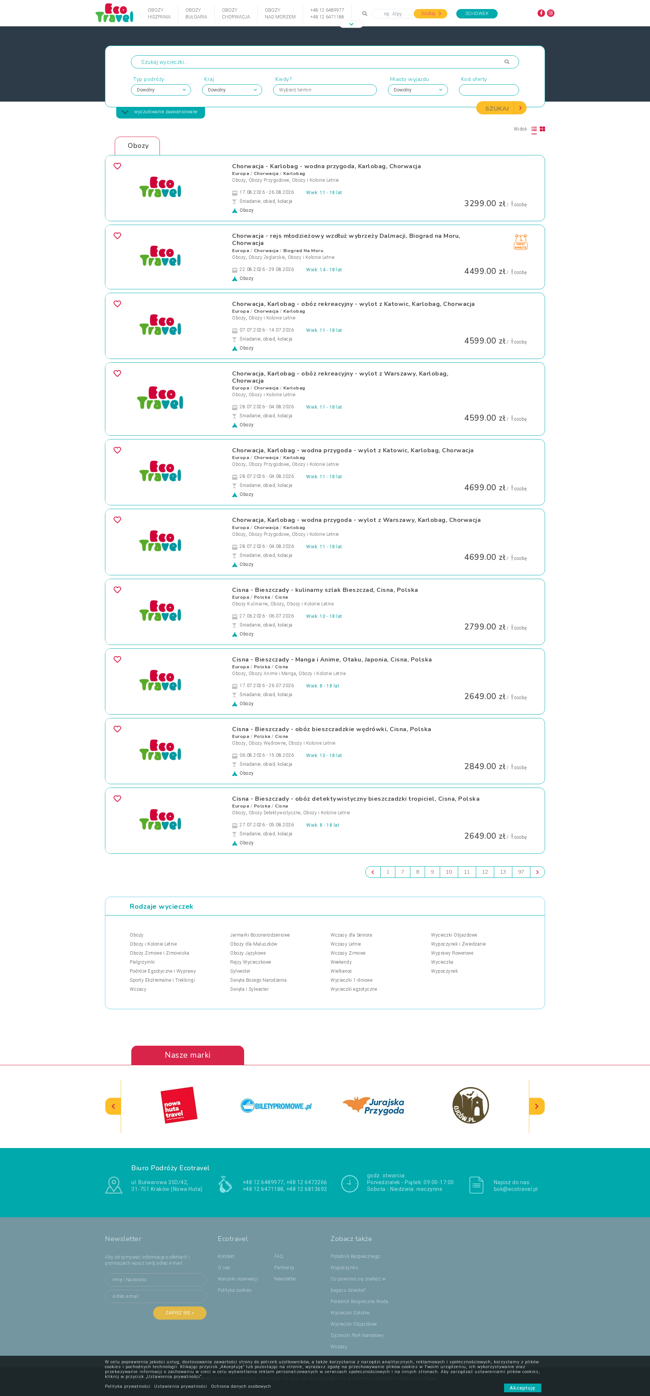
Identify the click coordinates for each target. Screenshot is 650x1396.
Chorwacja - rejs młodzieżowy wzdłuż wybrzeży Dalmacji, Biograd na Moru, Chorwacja (346, 239)
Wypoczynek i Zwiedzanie (458, 944)
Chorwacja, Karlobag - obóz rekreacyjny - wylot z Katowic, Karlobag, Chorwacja (353, 304)
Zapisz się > (180, 1313)
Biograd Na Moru (303, 251)
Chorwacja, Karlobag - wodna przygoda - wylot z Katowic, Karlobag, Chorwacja (353, 450)
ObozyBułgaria (196, 14)
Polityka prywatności (127, 1386)
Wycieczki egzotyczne (354, 989)
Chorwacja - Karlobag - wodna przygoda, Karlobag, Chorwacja (326, 166)
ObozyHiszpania (159, 14)
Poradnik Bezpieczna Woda (359, 1301)
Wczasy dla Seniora (351, 935)
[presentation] (113, 1106)
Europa (240, 173)
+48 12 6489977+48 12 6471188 (327, 14)
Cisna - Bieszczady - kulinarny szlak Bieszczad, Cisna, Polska (325, 590)
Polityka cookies (235, 1290)
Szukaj (428, 13)
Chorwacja (266, 173)
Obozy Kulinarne (250, 604)
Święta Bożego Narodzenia (258, 980)
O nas (224, 1267)
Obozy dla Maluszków (254, 944)
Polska (262, 597)
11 (467, 872)
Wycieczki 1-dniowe (351, 980)
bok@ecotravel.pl (516, 1189)
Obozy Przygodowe (269, 180)
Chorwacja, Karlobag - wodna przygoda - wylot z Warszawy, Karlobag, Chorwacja (356, 520)
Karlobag (294, 173)
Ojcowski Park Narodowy (357, 1335)
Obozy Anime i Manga (272, 673)
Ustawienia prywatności (180, 1386)
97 (521, 872)
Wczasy (138, 989)
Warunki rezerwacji (238, 1279)
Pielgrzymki (142, 962)
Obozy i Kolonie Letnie (315, 180)
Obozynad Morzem (280, 14)
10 (449, 872)
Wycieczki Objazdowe (454, 935)
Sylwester (240, 971)
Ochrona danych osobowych (241, 1386)
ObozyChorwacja (236, 14)
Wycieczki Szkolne (350, 1312)
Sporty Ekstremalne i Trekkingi (162, 980)
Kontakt (226, 1256)
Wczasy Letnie (346, 944)
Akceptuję (523, 1388)
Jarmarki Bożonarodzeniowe (260, 935)
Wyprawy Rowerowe (452, 953)
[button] (351, 24)
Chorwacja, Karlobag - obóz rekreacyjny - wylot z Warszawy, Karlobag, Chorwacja (340, 377)
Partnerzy (284, 1267)
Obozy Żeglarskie (267, 257)
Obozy (239, 180)
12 (485, 872)
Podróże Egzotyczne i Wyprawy (163, 971)
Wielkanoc (341, 971)
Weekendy (341, 962)
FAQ (279, 1256)
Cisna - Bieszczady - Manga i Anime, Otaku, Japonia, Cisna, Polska (332, 659)
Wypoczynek (444, 971)
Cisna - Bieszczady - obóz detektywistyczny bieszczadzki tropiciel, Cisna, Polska (356, 799)
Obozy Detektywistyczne (275, 812)
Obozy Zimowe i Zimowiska (159, 953)
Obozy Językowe (248, 953)
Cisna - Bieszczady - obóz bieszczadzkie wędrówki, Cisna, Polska (331, 729)
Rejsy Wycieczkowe (250, 962)
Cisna (281, 597)
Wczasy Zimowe (348, 953)
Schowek (477, 13)
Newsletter (285, 1279)
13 (503, 872)
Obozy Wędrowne (267, 743)
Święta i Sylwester (249, 989)
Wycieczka (442, 962)
